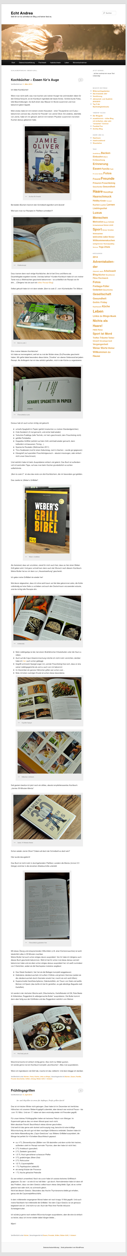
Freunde (51, 1235)
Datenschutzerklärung (27, 62)
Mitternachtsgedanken (101, 91)
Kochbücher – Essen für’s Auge (35, 79)
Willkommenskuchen (104, 240)
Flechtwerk (42, 62)
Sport (97, 229)
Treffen (96, 337)
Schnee (111, 222)
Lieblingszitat (100, 208)
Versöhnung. (98, 96)
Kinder (103, 200)
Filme (95, 278)
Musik (106, 222)
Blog (95, 274)
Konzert (109, 201)
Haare (98, 191)
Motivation (98, 221)
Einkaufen (98, 156)
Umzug (33, 1079)
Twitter (111, 337)
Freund (13, 1079)
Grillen (27, 1079)
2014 (95, 257)
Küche (36, 1076)
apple (101, 271)
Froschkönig (108, 182)
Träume (104, 337)
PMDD (95, 330)
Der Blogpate (98, 115)
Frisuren (97, 182)
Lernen (111, 204)
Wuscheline (97, 143)
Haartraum (97, 138)
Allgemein (96, 271)
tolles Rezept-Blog (45, 282)
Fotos (32, 1076)
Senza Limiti (108, 225)
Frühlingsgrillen (23, 1090)
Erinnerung (100, 164)
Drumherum (110, 275)
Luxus (97, 212)
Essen (73, 1076)
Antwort (49, 1079)
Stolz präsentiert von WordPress (72, 1247)
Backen (105, 153)
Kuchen (96, 204)
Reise (100, 329)
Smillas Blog (98, 129)
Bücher (26, 1076)
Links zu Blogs (45, 1076)
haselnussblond (99, 140)
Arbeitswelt (110, 270)
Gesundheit (109, 186)
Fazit (111, 169)
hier (24, 661)
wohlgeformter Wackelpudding (103, 244)
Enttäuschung (99, 160)
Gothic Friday (100, 302)
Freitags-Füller (101, 286)
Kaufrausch (97, 307)
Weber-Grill (40, 1079)
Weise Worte (100, 348)
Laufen (103, 205)
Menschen (100, 217)
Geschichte (108, 290)
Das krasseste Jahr (100, 93)
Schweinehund (98, 225)
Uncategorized (106, 341)
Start (13, 62)
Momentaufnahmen (80, 62)
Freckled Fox (98, 126)
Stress (104, 230)
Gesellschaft (102, 294)
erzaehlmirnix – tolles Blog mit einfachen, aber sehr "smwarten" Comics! (103, 121)
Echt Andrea (22, 13)
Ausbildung (96, 153)
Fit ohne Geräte (98, 174)
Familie (78, 1076)
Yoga (101, 246)
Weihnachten (98, 233)
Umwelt (96, 341)
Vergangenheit (100, 344)
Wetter (111, 236)
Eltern (105, 157)
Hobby (96, 200)
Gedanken (98, 289)
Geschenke (21, 1079)
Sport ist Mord (102, 333)
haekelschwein (55, 62)
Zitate (107, 246)
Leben (67, 62)
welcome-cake (100, 236)
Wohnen (95, 247)
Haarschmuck (102, 196)
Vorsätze (111, 230)
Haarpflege (108, 192)
